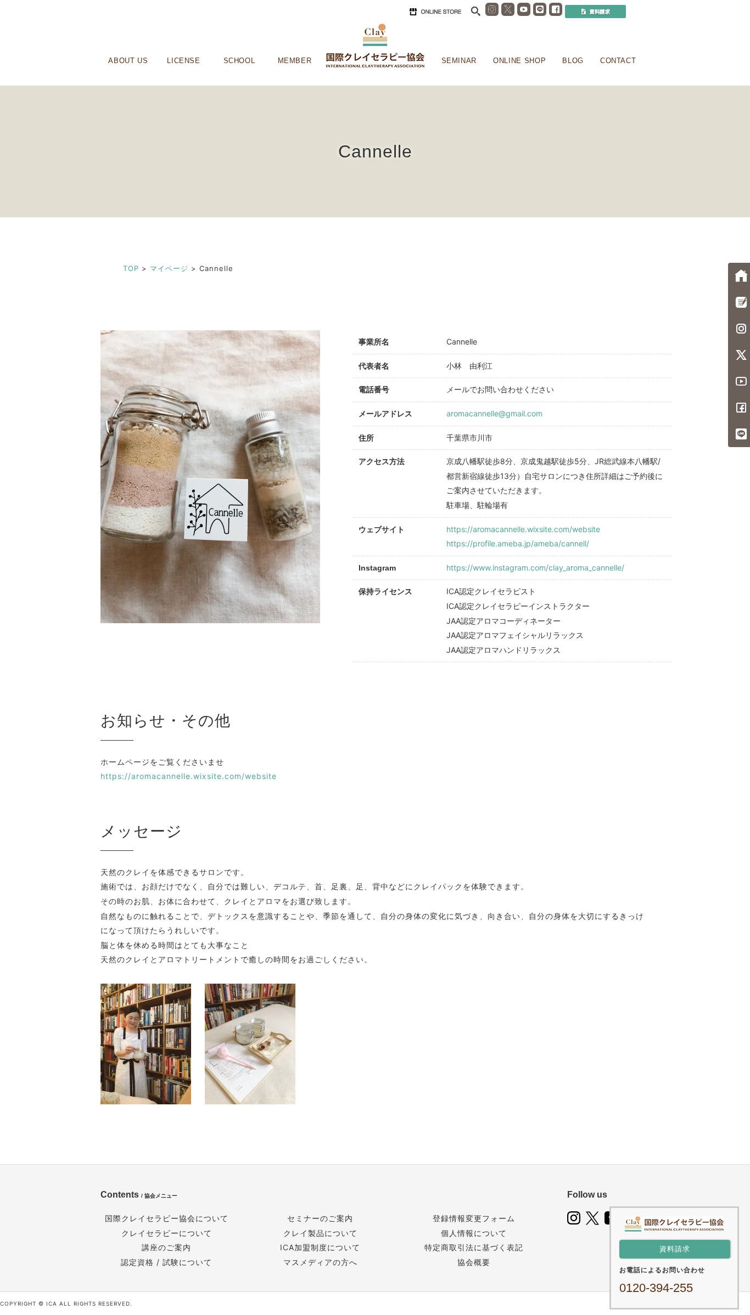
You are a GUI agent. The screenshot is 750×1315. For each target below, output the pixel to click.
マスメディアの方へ (320, 1262)
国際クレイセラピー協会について (166, 1218)
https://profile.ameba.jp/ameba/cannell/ (517, 543)
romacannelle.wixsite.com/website (206, 776)
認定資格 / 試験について (166, 1262)
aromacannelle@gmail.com (494, 413)
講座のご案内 (166, 1247)
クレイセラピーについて (166, 1233)
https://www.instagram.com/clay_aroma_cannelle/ (535, 567)
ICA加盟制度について (320, 1247)
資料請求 (674, 1249)
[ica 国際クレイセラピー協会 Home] (375, 46)
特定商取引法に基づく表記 (473, 1247)
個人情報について (474, 1233)
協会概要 (473, 1262)
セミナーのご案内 (320, 1218)
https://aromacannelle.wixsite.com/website (523, 529)
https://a (118, 776)
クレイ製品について (320, 1233)
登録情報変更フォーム (474, 1218)
